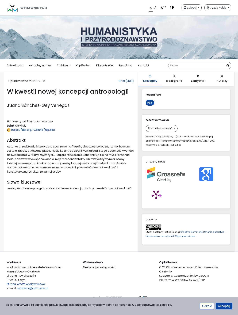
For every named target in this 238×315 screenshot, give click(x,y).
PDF (150, 103)
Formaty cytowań (160, 128)
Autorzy (222, 81)
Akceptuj (224, 306)
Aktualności (15, 65)
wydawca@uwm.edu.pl (32, 288)
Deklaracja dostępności (99, 267)
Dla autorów (104, 65)
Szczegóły (150, 81)
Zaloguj (191, 8)
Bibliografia (174, 81)
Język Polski (218, 8)
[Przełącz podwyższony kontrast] (172, 8)
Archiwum (64, 65)
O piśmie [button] (82, 65)
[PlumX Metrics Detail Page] (156, 194)
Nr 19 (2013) (126, 81)
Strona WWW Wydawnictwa (26, 284)
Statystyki (198, 81)
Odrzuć (207, 306)
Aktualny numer (40, 65)
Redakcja (125, 65)
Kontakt (143, 65)
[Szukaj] (228, 66)
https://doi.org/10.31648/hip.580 (32, 130)
